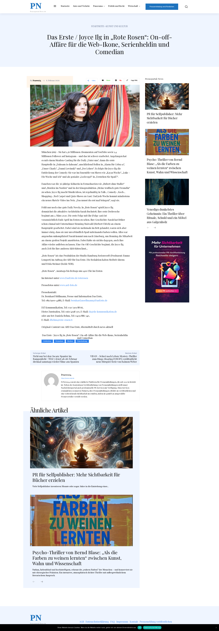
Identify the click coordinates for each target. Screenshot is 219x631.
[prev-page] (33, 581)
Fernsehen (59, 341)
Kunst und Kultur (117, 26)
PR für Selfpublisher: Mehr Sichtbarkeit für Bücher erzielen (76, 477)
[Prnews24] (51, 386)
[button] (184, 6)
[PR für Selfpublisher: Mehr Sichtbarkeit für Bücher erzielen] (81, 442)
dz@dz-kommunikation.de (103, 311)
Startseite (97, 26)
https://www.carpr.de (67, 378)
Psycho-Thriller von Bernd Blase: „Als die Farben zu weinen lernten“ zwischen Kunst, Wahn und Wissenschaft (76, 557)
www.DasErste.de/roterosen (74, 277)
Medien (70, 341)
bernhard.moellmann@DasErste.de (89, 300)
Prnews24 (37, 81)
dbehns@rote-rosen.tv (61, 319)
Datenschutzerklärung (152, 627)
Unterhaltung (82, 341)
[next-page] (42, 581)
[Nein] (216, 627)
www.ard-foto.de (68, 285)
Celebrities (47, 341)
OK (140, 627)
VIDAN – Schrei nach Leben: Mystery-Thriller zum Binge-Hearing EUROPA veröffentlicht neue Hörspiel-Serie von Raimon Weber (113, 359)
